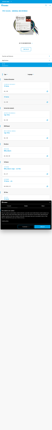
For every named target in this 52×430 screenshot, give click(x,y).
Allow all (42, 226)
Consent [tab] (9, 205)
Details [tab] (26, 205)
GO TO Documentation (25, 43)
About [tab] (43, 205)
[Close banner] (49, 202)
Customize (24, 226)
